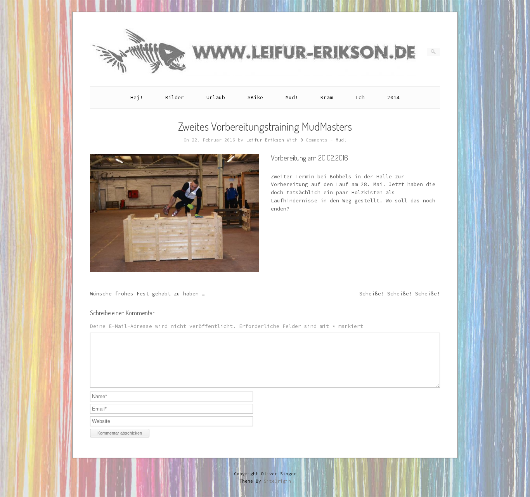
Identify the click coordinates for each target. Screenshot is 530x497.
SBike (255, 97)
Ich (360, 97)
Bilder (174, 97)
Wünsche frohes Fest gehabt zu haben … (147, 293)
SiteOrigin (277, 481)
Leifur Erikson (265, 140)
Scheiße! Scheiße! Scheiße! (399, 293)
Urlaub (215, 97)
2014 (393, 97)
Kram (326, 97)
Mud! (292, 97)
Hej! (136, 97)
